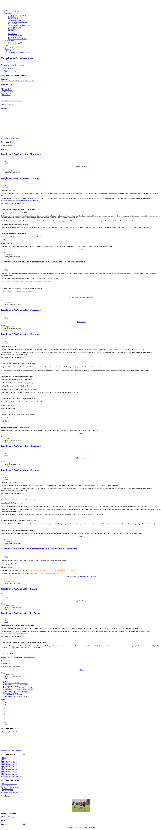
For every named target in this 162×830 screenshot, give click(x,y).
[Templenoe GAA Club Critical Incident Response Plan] (18, 81)
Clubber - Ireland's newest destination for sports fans (16, 291)
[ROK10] (9, 771)
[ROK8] (9, 766)
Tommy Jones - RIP (10, 681)
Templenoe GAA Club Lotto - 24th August (21, 154)
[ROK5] (3, 759)
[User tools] (1, 158)
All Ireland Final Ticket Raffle (13, 694)
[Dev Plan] (4, 79)
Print (5, 161)
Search (24, 824)
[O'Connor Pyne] (6, 785)
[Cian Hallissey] (6, 95)
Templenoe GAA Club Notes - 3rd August (20, 613)
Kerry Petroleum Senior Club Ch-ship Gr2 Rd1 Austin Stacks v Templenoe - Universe (49, 570)
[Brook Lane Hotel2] (7, 790)
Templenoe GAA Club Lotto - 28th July (16, 683)
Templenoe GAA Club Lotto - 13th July (16, 696)
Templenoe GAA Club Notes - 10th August (21, 470)
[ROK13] (9, 761)
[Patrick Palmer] (6, 88)
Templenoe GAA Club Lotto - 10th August (21, 446)
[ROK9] (9, 769)
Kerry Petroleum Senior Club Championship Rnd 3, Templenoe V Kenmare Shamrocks (43, 262)
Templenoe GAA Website (17, 58)
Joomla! (92, 827)
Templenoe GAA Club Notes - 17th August (21, 334)
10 (5, 721)
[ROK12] (9, 764)
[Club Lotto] (10, 732)
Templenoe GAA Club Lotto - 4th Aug (19, 589)
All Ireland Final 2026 (11, 686)
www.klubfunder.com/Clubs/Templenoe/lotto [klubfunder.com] (19, 200)
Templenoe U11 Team (11, 693)
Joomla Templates (16, 72)
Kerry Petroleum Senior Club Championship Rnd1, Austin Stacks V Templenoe (39, 548)
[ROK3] (3, 768)
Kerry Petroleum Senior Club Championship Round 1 (20, 688)
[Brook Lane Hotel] (7, 789)
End (5, 724)
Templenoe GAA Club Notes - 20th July (16, 691)
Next (5, 723)
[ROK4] (3, 773)
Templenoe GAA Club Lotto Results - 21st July (18, 689)
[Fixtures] (4, 108)
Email (6, 163)
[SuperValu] (10, 787)
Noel (2, 824)
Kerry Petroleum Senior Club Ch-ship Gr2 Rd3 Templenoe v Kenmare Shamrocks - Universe (28, 282)
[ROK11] (9, 763)
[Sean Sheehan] (6, 93)
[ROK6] (3, 758)
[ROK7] (9, 775)
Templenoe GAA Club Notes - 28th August (21, 178)
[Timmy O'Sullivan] (7, 91)
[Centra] (9, 784)
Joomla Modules (5, 72)
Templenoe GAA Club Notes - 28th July (16, 684)
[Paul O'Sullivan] (6, 90)
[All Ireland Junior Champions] (10, 70)
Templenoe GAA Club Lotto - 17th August (21, 310)
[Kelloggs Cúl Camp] (7, 817)
